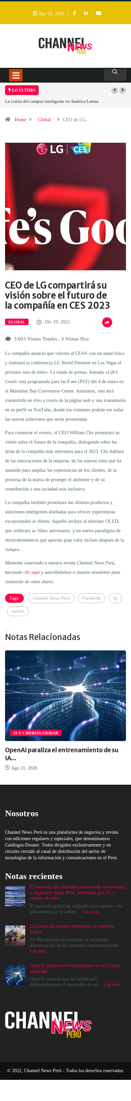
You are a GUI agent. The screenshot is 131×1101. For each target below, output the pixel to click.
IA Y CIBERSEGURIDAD (35, 733)
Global (44, 119)
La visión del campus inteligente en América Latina (51, 101)
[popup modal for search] (115, 75)
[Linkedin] (86, 13)
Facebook (92, 598)
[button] (114, 90)
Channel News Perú (51, 598)
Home (20, 119)
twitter (18, 611)
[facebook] (74, 13)
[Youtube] (98, 13)
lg (115, 598)
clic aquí (32, 572)
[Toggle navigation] (16, 75)
